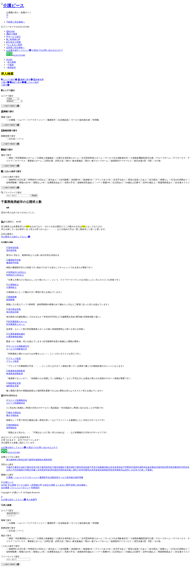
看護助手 (51, 120)
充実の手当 (69, 182)
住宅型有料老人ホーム (92, 158)
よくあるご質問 (15, 45)
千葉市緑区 (69, 467)
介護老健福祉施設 (14, 337)
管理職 (96, 120)
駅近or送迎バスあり (137, 180)
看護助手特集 (12, 263)
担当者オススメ (182, 182)
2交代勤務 (64, 180)
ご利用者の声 (14, 39)
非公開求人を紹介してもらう (14, 237)
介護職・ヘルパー (17, 120)
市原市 (184, 467)
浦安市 (57, 470)
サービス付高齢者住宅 (16, 349)
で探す (9, 79)
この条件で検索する (9, 106)
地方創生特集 (12, 312)
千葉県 (11, 65)
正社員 (12, 139)
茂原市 (136, 467)
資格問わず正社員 (17, 180)
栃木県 (42, 460)
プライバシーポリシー (20, 488)
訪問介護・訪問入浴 (54, 161)
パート (21, 139)
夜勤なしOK (39, 182)
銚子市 (90, 467)
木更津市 (116, 467)
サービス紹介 (14, 37)
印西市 (86, 470)
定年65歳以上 (149, 182)
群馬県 (49, 460)
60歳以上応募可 (133, 182)
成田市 (142, 467)
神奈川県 (16, 460)
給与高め (153, 180)
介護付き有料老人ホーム (67, 158)
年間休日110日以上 (37, 180)
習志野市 (166, 467)
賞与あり (52, 180)
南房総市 (12, 67)
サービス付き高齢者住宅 (116, 158)
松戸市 (124, 467)
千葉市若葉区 (58, 467)
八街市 (80, 470)
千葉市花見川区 (32, 467)
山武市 (126, 470)
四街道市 (64, 470)
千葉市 (9, 467)
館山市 (109, 467)
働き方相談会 (12, 415)
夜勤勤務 (10, 300)
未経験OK (76, 180)
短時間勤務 (11, 182)
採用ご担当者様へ (16, 22)
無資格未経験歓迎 (14, 373)
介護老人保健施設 (45, 158)
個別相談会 (11, 428)
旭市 (160, 467)
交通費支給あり (54, 182)
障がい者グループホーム (96, 161)
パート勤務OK (103, 182)
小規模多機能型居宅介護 (141, 158)
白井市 (92, 470)
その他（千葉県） (145, 470)
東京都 (9, 460)
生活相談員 (63, 120)
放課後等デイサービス (121, 161)
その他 (157, 161)
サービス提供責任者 (80, 120)
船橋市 (103, 467)
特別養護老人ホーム (25, 158)
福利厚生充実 (12, 386)
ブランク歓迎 (12, 361)
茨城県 (36, 460)
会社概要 (5, 488)
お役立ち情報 (14, 42)
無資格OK (88, 180)
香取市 (119, 470)
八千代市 (14, 470)
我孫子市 (23, 470)
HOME (12, 31)
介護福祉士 (11, 287)
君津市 (45, 470)
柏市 (172, 467)
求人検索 (13, 34)
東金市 (155, 467)
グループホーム (163, 158)
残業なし (164, 180)
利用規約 (35, 488)
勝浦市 (178, 467)
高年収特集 (11, 250)
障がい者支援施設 (74, 161)
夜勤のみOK (25, 182)
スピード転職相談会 (15, 403)
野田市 (130, 467)
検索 (35, 195)
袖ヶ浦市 (73, 470)
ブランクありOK (103, 180)
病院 (11, 158)
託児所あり (118, 182)
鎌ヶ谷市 (37, 470)
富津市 (51, 470)
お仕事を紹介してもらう (17, 50)
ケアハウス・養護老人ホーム (28, 161)
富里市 (99, 470)
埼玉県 (24, 460)
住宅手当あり (119, 180)
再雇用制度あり (165, 182)
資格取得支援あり (85, 182)
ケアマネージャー (36, 120)
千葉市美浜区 (81, 467)
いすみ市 (133, 470)
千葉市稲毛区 (45, 467)
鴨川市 (30, 470)
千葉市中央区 (18, 467)
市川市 (97, 467)
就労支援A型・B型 (143, 161)
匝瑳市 (113, 470)
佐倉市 (149, 467)
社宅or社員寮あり (179, 180)
